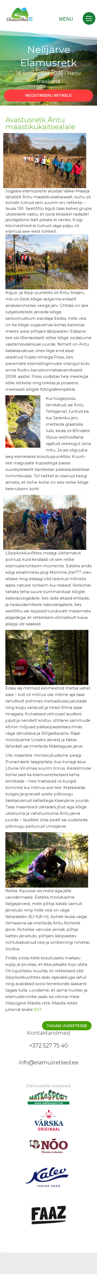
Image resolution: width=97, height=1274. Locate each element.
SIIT (37, 1009)
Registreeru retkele (48, 95)
